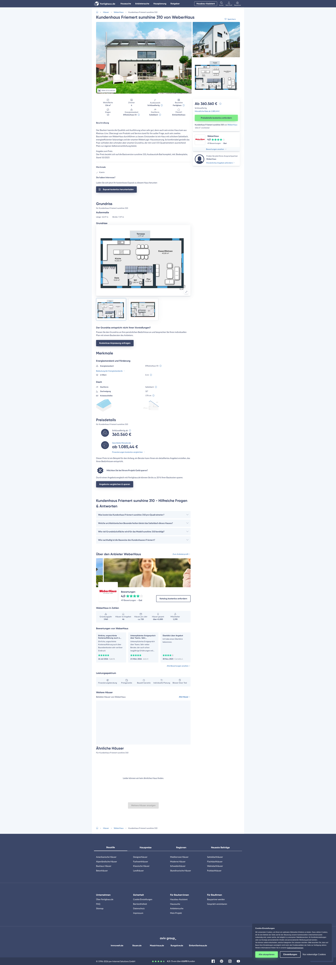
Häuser (106, 12)
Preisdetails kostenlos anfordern (216, 118)
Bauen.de (136, 945)
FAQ (98, 904)
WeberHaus (119, 12)
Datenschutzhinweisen (295, 948)
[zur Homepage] (98, 12)
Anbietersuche (142, 3)
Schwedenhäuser (177, 866)
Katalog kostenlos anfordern (173, 598)
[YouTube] (238, 961)
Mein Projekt (176, 913)
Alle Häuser (183, 697)
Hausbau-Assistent (205, 3)
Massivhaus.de (157, 945)
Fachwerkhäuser (140, 861)
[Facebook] (213, 961)
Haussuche (125, 3)
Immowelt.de (117, 945)
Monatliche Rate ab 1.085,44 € (207, 111)
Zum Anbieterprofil (180, 554)
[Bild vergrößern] (186, 292)
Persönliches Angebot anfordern (219, 163)
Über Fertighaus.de (104, 899)
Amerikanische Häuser (106, 857)
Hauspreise (145, 847)
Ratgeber (175, 3)
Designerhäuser (140, 857)
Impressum (138, 913)
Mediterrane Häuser (179, 857)
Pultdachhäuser (214, 870)
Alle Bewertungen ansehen (177, 666)
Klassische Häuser (141, 866)
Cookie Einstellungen (142, 899)
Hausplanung (159, 3)
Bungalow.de (177, 945)
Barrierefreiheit (140, 904)
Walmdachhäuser (215, 866)
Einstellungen (290, 954)
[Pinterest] (221, 961)
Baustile (110, 847)
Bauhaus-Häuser (103, 866)
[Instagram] (230, 961)
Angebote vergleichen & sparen (114, 484)
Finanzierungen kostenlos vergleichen (127, 452)
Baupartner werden (216, 899)
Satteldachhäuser (215, 857)
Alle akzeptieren (266, 954)
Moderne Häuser (177, 861)
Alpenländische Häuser (106, 861)
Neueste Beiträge (220, 847)
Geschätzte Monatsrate (121, 443)
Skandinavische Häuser (180, 870)
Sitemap (99, 908)
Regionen (181, 847)
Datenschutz (139, 908)
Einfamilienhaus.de (198, 945)
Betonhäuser (102, 870)
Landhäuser (138, 870)
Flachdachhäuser (214, 861)
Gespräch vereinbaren (217, 904)
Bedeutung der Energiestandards (109, 371)
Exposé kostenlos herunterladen (118, 189)
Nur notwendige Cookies (314, 954)
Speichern (232, 19)
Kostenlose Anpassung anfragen (114, 343)
